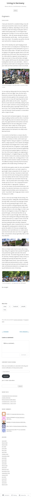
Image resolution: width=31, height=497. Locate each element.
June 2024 (4, 448)
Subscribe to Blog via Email (9, 362)
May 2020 (4, 462)
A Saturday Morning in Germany (9, 396)
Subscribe (5, 376)
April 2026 (4, 441)
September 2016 (6, 473)
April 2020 (4, 463)
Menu (15, 10)
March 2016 (4, 484)
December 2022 (5, 456)
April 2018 (4, 467)
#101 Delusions (24, 331)
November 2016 (5, 471)
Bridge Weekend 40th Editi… (19, 422)
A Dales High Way (6, 397)
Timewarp (5, 331)
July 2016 (4, 477)
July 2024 (4, 446)
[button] (8, 242)
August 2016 (5, 475)
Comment (23, 354)
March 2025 (4, 444)
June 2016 (4, 479)
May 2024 (4, 450)
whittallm (9, 422)
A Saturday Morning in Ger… (18, 414)
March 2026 (4, 443)
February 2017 (5, 469)
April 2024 (4, 452)
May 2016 (4, 481)
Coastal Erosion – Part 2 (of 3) (9, 403)
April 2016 (4, 482)
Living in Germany (15, 3)
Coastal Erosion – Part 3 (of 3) (9, 401)
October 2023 (5, 454)
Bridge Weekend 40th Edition (9, 399)
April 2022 (4, 458)
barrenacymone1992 (12, 429)
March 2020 (4, 465)
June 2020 (4, 460)
